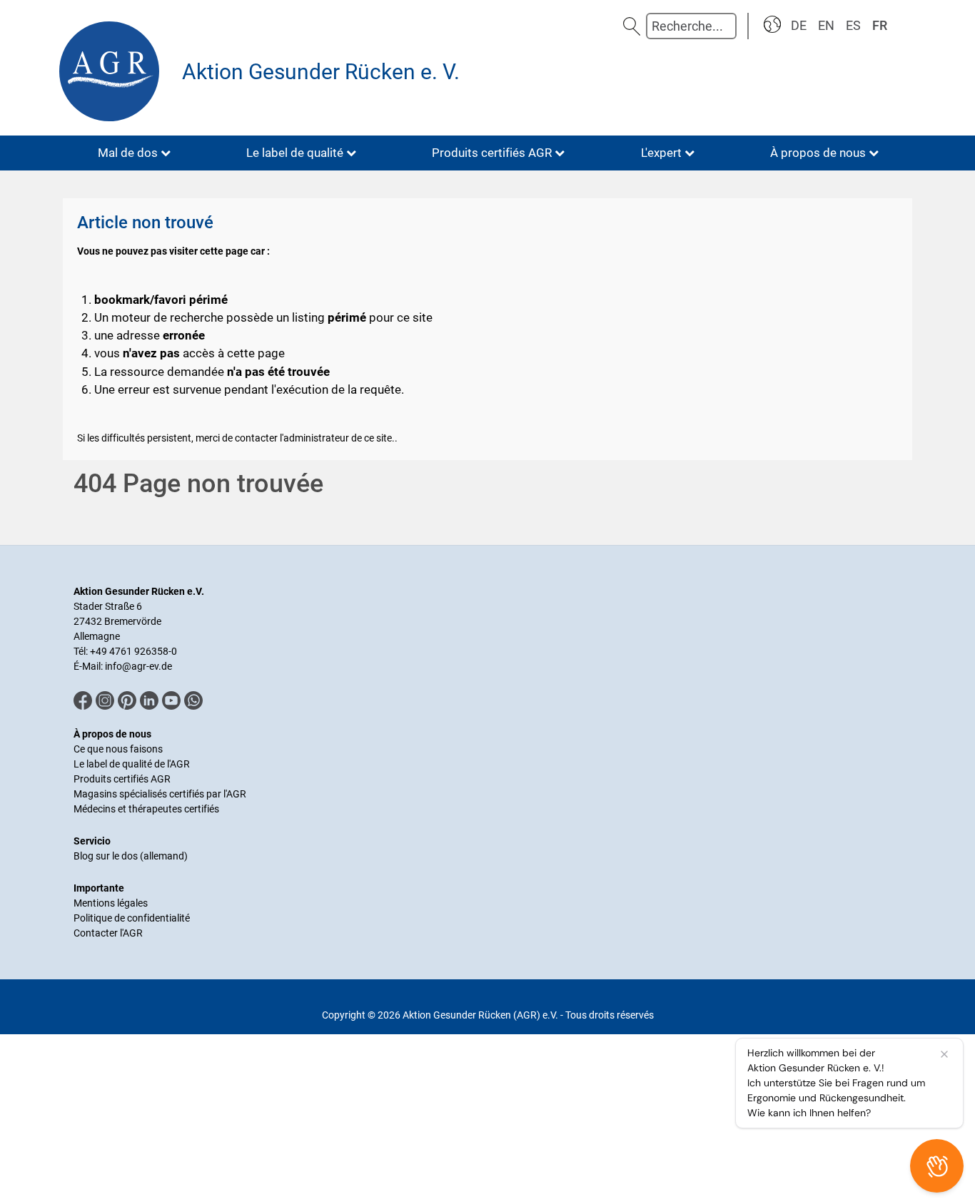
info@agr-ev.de (138, 666)
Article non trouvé (145, 223)
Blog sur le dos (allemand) (131, 856)
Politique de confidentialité (132, 918)
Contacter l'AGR (108, 933)
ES (853, 25)
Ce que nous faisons (118, 749)
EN (826, 25)
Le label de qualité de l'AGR (132, 764)
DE (799, 25)
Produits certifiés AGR (122, 779)
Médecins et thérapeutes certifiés (146, 809)
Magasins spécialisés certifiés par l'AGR (160, 794)
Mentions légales (111, 903)
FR (879, 25)
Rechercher (632, 26)
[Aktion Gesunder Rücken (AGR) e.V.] (112, 71)
